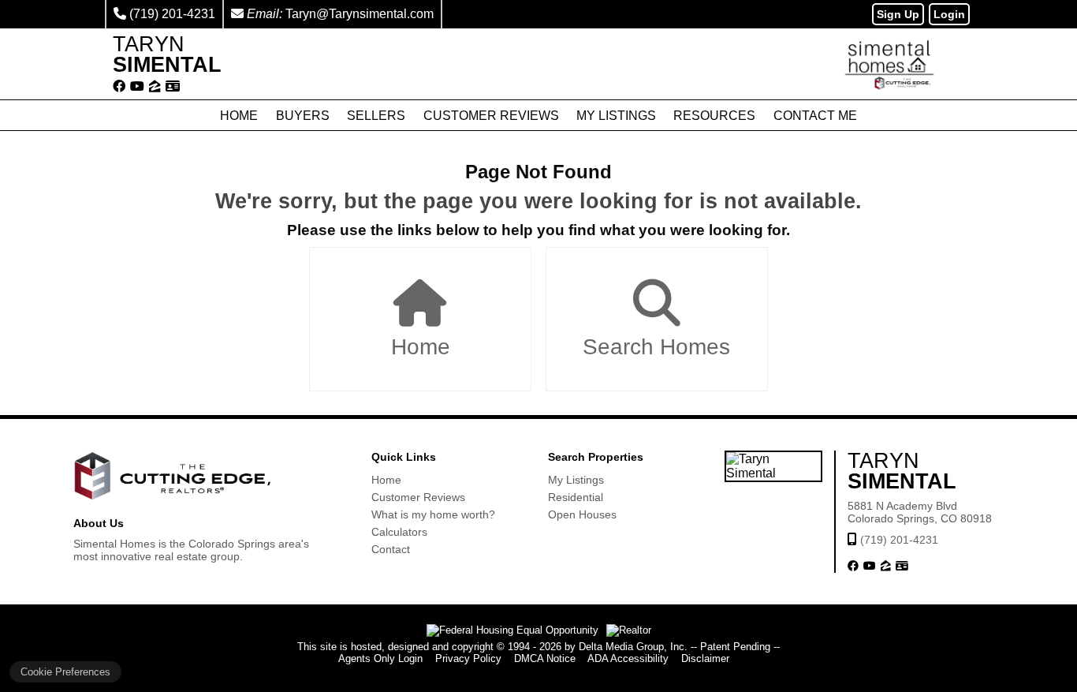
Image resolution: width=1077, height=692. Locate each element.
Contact (390, 549)
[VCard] (173, 87)
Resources (714, 115)
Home (239, 115)
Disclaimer (705, 658)
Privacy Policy (468, 658)
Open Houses (582, 514)
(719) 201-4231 (172, 14)
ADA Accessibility (628, 658)
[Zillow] (155, 87)
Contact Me (815, 115)
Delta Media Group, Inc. (633, 647)
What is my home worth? (433, 514)
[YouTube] (137, 87)
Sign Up (898, 14)
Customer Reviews (491, 115)
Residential (575, 497)
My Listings (616, 115)
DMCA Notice (545, 658)
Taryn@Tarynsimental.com (359, 14)
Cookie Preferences (65, 672)
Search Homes (656, 347)
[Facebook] (119, 87)
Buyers (303, 115)
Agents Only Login (380, 658)
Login (949, 14)
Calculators (399, 532)
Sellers (376, 115)
